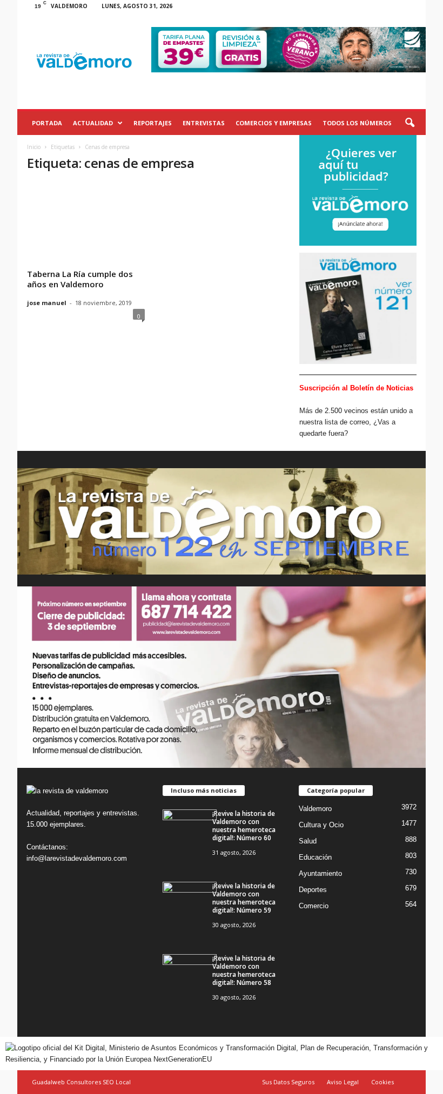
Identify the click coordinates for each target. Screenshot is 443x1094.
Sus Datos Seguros (288, 1082)
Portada (47, 123)
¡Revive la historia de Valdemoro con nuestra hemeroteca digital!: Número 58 (244, 970)
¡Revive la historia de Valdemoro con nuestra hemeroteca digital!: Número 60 (244, 825)
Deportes (313, 890)
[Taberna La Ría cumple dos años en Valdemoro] (86, 217)
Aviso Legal (343, 1082)
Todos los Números (357, 123)
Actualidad (93, 123)
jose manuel (46, 303)
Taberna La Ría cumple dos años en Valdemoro (80, 278)
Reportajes (152, 123)
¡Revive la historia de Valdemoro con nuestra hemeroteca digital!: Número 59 (244, 898)
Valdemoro (315, 809)
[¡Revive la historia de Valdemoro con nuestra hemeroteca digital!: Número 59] (190, 902)
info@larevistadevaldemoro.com (76, 858)
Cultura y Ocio (321, 825)
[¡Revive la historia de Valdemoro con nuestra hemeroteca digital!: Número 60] (190, 829)
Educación (315, 857)
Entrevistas (204, 123)
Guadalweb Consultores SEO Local (81, 1082)
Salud (308, 841)
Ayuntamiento (320, 873)
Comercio (313, 906)
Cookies (382, 1082)
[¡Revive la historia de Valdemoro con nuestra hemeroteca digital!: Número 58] (190, 974)
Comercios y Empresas (274, 123)
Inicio (34, 147)
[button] (409, 123)
